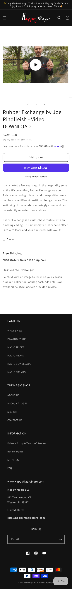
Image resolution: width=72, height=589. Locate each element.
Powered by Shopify (46, 582)
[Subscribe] (60, 539)
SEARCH (12, 412)
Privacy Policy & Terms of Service (26, 443)
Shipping (7, 140)
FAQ (9, 468)
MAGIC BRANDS (16, 372)
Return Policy (15, 451)
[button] (5, 18)
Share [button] (10, 239)
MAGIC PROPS (15, 355)
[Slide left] (28, 104)
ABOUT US (13, 395)
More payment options (36, 176)
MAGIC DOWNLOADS (19, 363)
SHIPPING (13, 459)
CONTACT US (14, 420)
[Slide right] (44, 104)
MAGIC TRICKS (15, 347)
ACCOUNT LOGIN (17, 403)
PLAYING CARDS (16, 339)
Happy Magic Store (31, 582)
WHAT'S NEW (14, 330)
